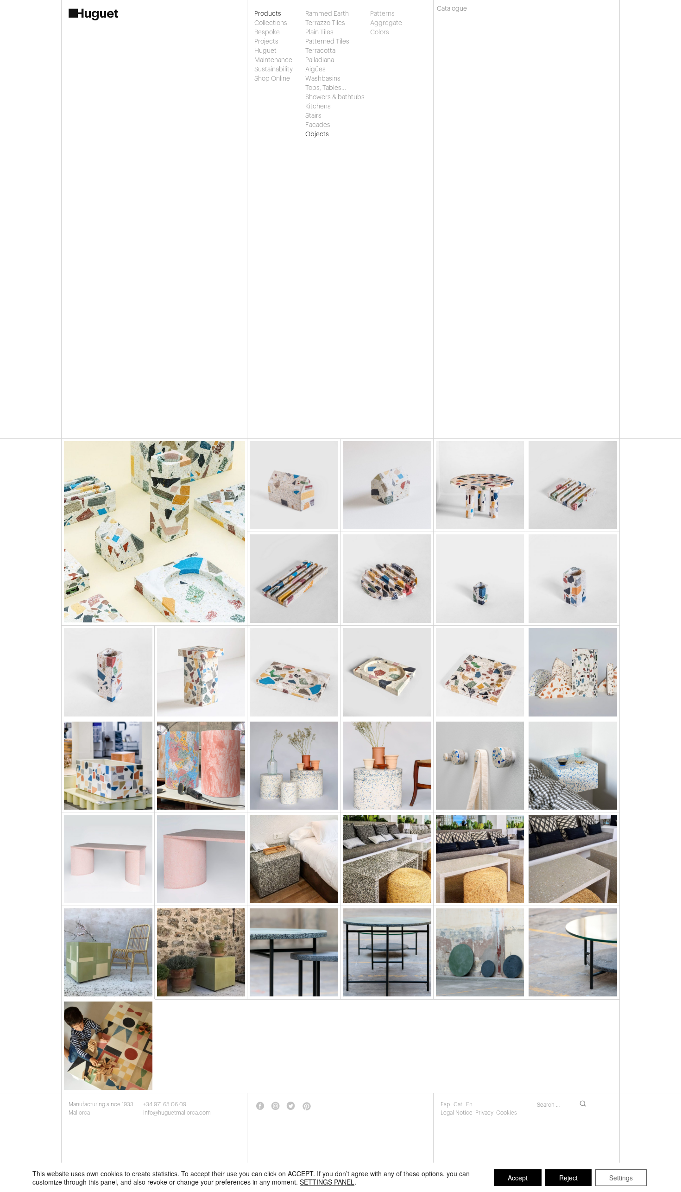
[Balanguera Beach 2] (387, 859)
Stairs (313, 116)
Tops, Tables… (325, 88)
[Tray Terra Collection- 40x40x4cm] (480, 672)
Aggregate (380, 23)
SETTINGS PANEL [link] (327, 1181)
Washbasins (322, 79)
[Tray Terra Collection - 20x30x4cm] (387, 672)
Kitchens (318, 106)
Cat (459, 1104)
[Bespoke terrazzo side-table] (480, 859)
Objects (317, 134)
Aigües (315, 69)
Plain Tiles (319, 32)
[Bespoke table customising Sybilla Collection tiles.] (108, 1046)
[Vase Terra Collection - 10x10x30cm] (108, 672)
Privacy (484, 1113)
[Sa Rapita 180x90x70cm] (108, 859)
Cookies (506, 1113)
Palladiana (319, 60)
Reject (568, 1177)
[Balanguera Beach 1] (294, 859)
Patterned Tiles (327, 41)
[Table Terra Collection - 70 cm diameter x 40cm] (480, 485)
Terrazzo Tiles (325, 23)
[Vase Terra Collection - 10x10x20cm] (573, 578)
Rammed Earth (327, 14)
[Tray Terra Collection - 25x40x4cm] (294, 672)
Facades (317, 125)
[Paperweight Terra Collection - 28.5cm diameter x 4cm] (387, 578)
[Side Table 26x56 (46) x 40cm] (201, 672)
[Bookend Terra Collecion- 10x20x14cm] (294, 485)
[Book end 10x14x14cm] (387, 485)
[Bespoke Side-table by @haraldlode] (108, 952)
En (469, 1104)
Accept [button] (518, 1177)
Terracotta (320, 51)
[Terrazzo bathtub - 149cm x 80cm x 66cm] (108, 766)
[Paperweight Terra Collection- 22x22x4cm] (573, 485)
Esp (446, 1104)
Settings (621, 1177)
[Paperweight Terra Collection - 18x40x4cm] (294, 578)
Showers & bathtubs (335, 97)
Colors (379, 32)
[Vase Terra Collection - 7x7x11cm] (480, 578)
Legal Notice (457, 1113)
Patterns (380, 14)
